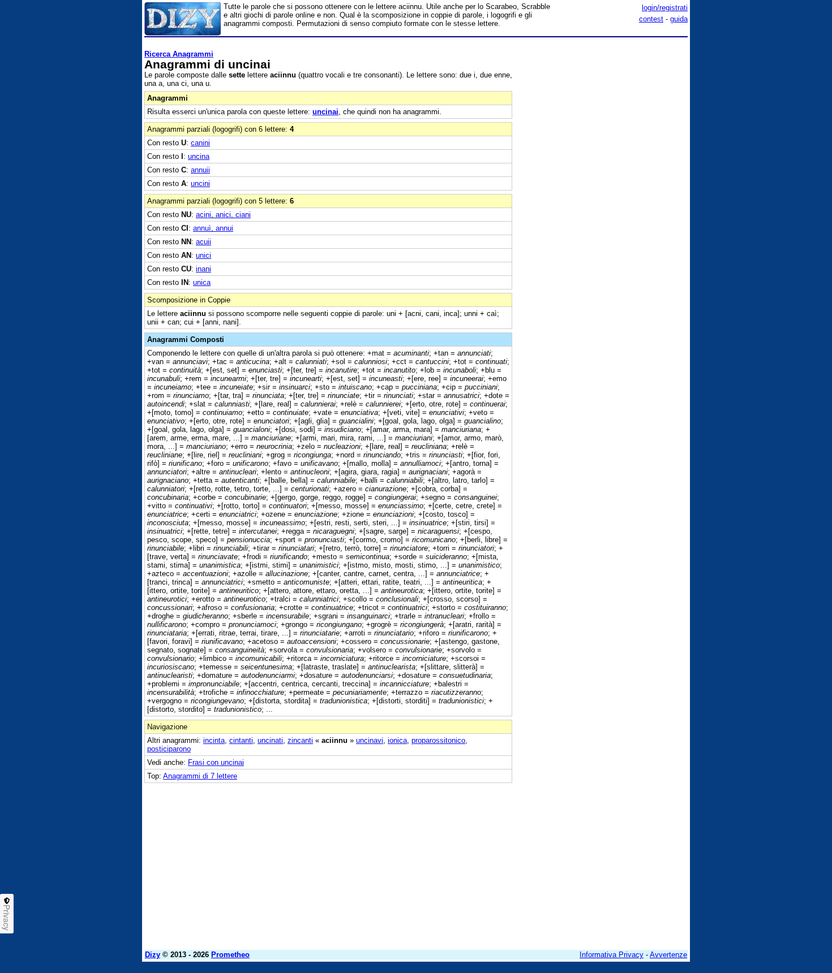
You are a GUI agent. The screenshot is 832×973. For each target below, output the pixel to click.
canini (200, 143)
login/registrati (665, 7)
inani (203, 269)
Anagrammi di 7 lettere (200, 776)
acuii (203, 241)
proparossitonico (438, 740)
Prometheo (230, 954)
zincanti (300, 740)
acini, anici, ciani (223, 214)
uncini (200, 183)
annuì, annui (213, 228)
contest (651, 19)
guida (679, 19)
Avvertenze (668, 954)
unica (202, 282)
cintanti (241, 740)
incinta (214, 740)
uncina (198, 156)
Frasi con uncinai (216, 762)
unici (203, 255)
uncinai (325, 111)
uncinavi (369, 740)
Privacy (6, 918)
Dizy (152, 954)
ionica (397, 740)
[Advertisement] (603, 210)
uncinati (270, 740)
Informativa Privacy (612, 954)
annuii (200, 170)
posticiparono (169, 749)
